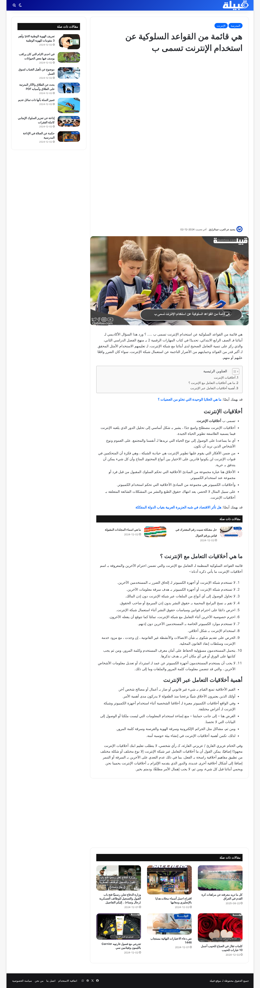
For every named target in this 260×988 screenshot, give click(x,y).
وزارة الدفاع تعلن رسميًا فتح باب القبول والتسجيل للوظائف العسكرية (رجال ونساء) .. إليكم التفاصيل (120, 898)
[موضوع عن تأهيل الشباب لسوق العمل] (69, 73)
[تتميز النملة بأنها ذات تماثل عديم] (69, 105)
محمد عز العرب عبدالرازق (222, 229)
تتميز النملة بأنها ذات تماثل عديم (36, 100)
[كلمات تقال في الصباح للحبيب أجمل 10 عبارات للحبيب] (220, 927)
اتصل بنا (50, 980)
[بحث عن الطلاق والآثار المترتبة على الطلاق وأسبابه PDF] (69, 88)
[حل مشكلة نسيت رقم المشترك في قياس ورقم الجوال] (231, 532)
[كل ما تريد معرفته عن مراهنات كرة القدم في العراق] (220, 878)
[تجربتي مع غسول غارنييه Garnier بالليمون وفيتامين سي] (118, 926)
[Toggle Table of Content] (233, 371)
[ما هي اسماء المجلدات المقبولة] (155, 532)
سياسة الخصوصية (22, 980)
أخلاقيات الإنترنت (224, 377)
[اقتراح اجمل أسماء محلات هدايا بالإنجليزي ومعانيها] (169, 879)
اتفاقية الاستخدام (67, 980)
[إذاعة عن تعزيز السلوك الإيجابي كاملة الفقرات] (69, 121)
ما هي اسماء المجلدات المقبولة (123, 529)
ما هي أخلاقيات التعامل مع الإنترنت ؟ (211, 383)
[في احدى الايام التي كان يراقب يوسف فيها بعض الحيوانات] (69, 57)
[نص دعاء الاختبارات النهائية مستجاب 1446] (169, 923)
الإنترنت (221, 25)
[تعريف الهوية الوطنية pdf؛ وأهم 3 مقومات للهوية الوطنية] (69, 41)
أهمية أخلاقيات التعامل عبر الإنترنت (212, 388)
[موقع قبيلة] (236, 5)
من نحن (39, 980)
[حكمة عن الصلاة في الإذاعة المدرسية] (69, 136)
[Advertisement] (169, 139)
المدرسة (235, 25)
